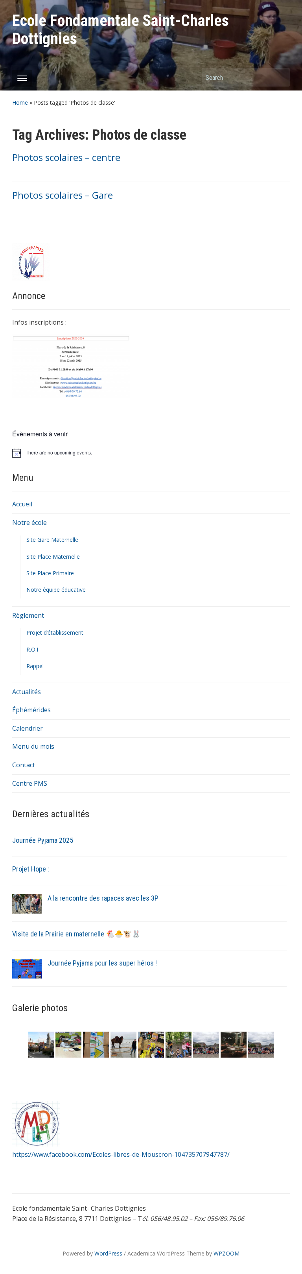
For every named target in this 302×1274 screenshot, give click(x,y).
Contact (23, 765)
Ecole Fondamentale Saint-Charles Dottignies (120, 29)
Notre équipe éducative (56, 589)
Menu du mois (33, 746)
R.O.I (32, 649)
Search (280, 77)
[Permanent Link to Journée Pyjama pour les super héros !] (27, 968)
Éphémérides (31, 709)
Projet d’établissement (54, 632)
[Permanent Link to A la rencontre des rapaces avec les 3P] (27, 903)
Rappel (35, 666)
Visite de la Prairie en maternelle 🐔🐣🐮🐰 (76, 934)
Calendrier (27, 728)
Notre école (29, 522)
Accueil (22, 504)
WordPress (108, 1253)
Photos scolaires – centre (66, 157)
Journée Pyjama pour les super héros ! (102, 963)
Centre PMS (29, 783)
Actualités (26, 691)
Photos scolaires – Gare (62, 194)
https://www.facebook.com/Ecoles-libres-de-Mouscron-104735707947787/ (121, 1154)
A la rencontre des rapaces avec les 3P (103, 898)
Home (20, 102)
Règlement (28, 615)
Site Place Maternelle (53, 556)
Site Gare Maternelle (52, 539)
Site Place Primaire (50, 573)
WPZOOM (226, 1253)
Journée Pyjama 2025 (42, 840)
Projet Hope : (30, 869)
